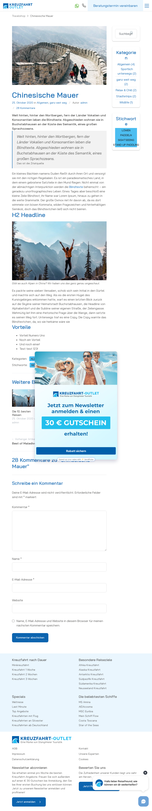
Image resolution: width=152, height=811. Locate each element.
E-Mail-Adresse (23, 579)
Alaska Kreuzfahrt (89, 669)
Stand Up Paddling (126, 144)
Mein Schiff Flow (88, 716)
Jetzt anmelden (25, 801)
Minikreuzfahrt (20, 665)
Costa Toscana (88, 720)
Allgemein (42, 102)
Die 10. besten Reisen (21, 413)
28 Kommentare (25, 108)
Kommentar (20, 507)
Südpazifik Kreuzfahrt (92, 679)
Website (17, 600)
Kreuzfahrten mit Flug (25, 716)
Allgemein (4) (126, 64)
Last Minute (19, 706)
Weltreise (17, 702)
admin (83, 102)
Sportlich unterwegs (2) (127, 71)
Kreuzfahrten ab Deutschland (30, 725)
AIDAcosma (85, 706)
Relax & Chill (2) (126, 90)
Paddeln (126, 135)
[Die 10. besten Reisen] (26, 397)
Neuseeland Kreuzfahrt (93, 688)
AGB (14, 748)
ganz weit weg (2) (126, 82)
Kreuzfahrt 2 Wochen (24, 674)
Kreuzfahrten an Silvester (27, 720)
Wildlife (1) (126, 102)
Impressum (18, 754)
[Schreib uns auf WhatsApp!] (76, 6)
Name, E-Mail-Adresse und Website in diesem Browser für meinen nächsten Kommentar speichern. (59, 623)
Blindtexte (76, 187)
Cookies (83, 759)
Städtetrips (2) (126, 96)
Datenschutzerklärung (25, 759)
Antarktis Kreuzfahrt (91, 674)
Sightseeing (126, 140)
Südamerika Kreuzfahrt (92, 683)
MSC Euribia (86, 711)
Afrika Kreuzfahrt (89, 665)
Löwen (126, 130)
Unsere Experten (89, 754)
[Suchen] (133, 32)
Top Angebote (20, 711)
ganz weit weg (58, 102)
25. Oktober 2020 (22, 102)
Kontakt (83, 748)
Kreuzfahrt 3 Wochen (24, 679)
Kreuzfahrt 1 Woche (23, 669)
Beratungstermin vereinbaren (115, 6)
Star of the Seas (89, 725)
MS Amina (84, 702)
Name (17, 559)
